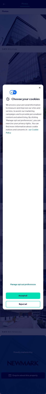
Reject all (23, 304)
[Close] (39, 87)
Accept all (23, 296)
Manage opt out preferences (23, 284)
